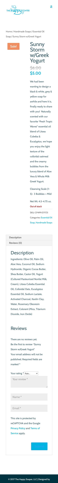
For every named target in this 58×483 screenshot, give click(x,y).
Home (9, 31)
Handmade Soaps (22, 31)
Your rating (17, 373)
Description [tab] (15, 237)
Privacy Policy (18, 428)
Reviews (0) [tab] (15, 242)
